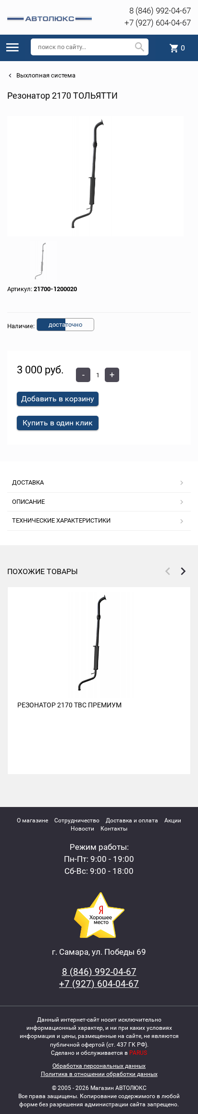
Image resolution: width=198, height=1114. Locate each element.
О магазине (32, 820)
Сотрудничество (76, 820)
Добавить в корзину (57, 398)
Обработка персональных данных (99, 1066)
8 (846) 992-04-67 (160, 10)
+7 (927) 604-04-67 (157, 22)
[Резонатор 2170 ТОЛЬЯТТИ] (95, 176)
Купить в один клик (58, 422)
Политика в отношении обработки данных (99, 1074)
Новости (82, 828)
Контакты (113, 828)
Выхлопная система (45, 75)
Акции (172, 820)
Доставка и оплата (132, 820)
